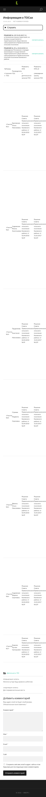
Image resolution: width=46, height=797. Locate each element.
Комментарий (8, 710)
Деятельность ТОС (13, 673)
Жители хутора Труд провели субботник (18, 681)
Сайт (5, 754)
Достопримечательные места (14, 689)
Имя (5, 734)
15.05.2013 (7, 21)
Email (5, 744)
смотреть (35, 40)
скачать (41, 40)
